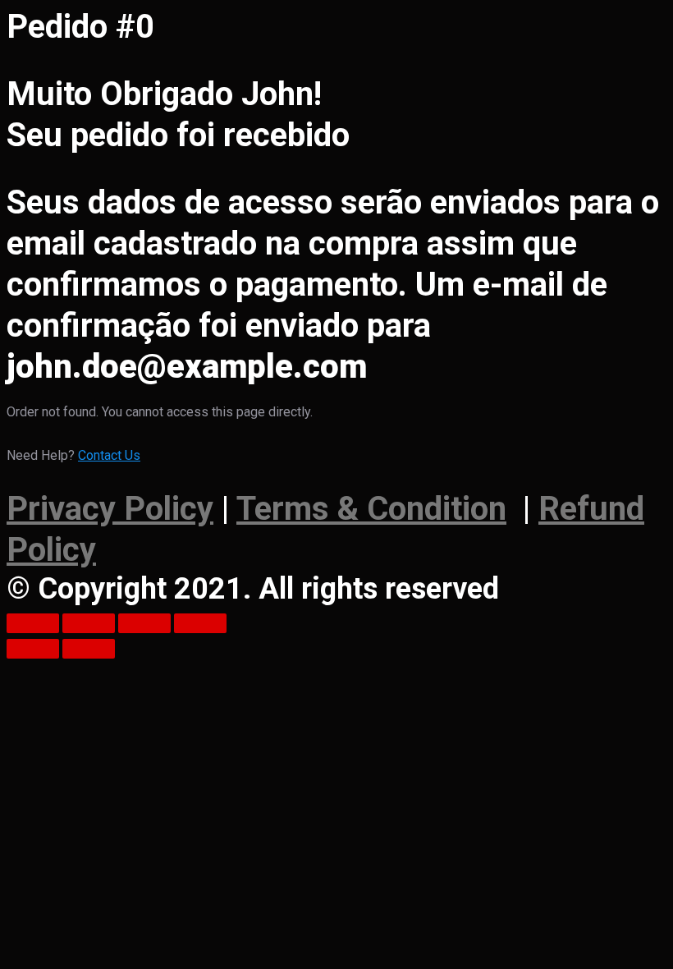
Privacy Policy (110, 508)
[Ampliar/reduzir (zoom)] (200, 623)
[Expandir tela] (144, 623)
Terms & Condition (371, 508)
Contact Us (109, 455)
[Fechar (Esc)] (33, 623)
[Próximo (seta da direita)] (88, 649)
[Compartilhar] (88, 623)
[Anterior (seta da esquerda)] (33, 649)
